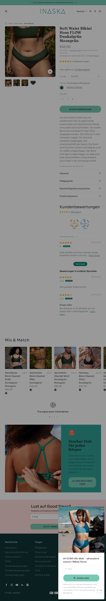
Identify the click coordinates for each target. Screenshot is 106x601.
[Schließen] (100, 511)
